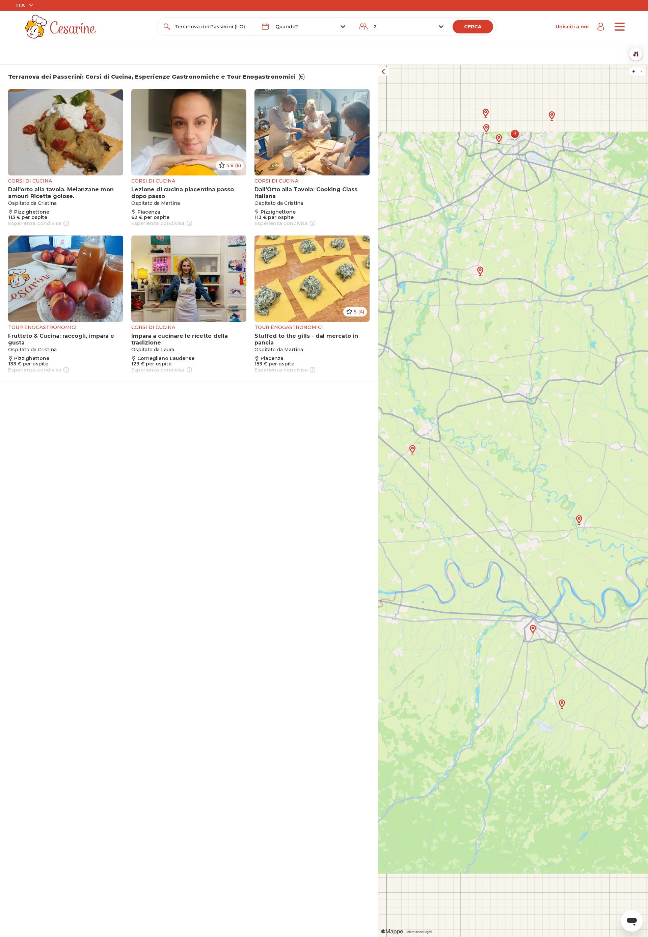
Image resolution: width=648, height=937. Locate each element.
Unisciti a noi (572, 27)
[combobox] (211, 26)
